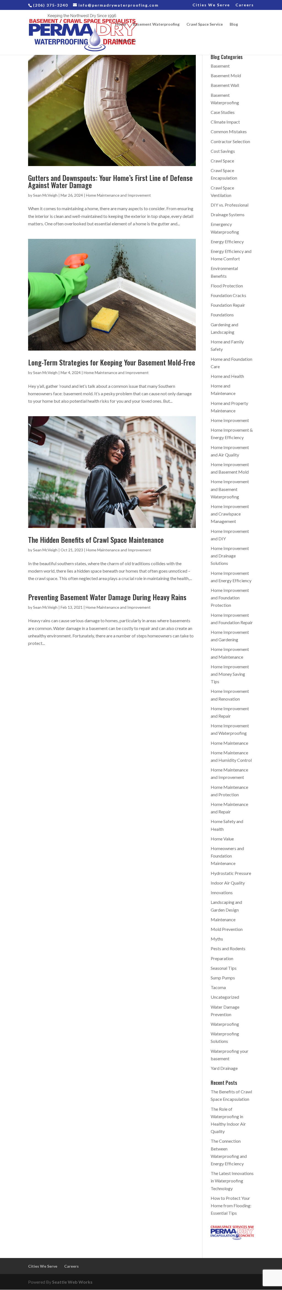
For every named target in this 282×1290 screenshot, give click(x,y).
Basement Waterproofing (156, 24)
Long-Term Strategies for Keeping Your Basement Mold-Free (111, 362)
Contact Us (125, 41)
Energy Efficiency (227, 241)
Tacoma (218, 987)
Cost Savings (223, 151)
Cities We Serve (211, 5)
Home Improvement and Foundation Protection (230, 597)
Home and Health (227, 376)
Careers (244, 5)
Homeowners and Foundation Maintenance (227, 856)
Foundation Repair (228, 305)
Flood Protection (227, 285)
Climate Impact (225, 121)
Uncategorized (225, 997)
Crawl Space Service (204, 24)
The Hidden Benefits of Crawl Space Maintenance (96, 539)
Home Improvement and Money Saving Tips (230, 674)
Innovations (222, 892)
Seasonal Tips (224, 968)
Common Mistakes (229, 131)
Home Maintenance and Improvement (118, 195)
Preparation (222, 958)
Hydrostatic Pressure (231, 873)
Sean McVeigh (45, 195)
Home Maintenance (229, 743)
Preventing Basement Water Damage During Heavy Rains (107, 597)
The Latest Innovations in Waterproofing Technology (232, 1181)
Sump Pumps (223, 977)
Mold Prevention (227, 929)
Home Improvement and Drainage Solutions (230, 556)
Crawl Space (222, 160)
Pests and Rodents (228, 948)
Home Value (222, 838)
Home (120, 24)
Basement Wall (225, 85)
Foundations (222, 314)
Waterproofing (225, 1024)
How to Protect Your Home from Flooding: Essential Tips (231, 1205)
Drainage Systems (228, 214)
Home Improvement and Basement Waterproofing (230, 489)
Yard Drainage (224, 1068)
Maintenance (223, 919)
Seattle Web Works (72, 1281)
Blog (234, 24)
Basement (220, 65)
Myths (217, 938)
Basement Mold (226, 75)
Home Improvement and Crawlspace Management (230, 514)
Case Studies (223, 112)
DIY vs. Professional (229, 204)
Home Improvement (230, 420)
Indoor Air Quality (228, 882)
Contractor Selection (230, 141)
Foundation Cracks (228, 295)
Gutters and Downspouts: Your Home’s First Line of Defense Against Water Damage (110, 181)
